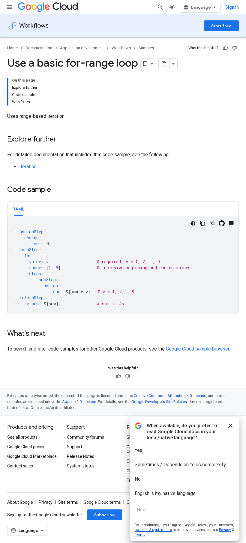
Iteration (28, 166)
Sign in (232, 7)
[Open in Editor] (212, 223)
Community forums (85, 437)
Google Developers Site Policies (159, 401)
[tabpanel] (123, 265)
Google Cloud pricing (26, 446)
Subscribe (104, 515)
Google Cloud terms (102, 502)
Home (12, 48)
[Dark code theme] (193, 223)
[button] (18, 209)
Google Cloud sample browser (197, 349)
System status (80, 466)
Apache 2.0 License (79, 401)
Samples (146, 48)
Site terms (68, 502)
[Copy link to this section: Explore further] (62, 139)
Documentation (39, 48)
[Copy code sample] (202, 223)
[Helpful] (225, 47)
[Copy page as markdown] (164, 64)
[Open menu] (10, 7)
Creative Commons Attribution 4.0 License (170, 395)
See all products (22, 437)
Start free (221, 25)
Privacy (45, 502)
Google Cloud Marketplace (32, 456)
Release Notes (80, 456)
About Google (20, 502)
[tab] (18, 209)
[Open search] (160, 7)
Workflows (34, 25)
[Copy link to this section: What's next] (51, 334)
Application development (82, 48)
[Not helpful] (234, 47)
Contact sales (20, 466)
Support (74, 446)
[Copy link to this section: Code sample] (57, 190)
